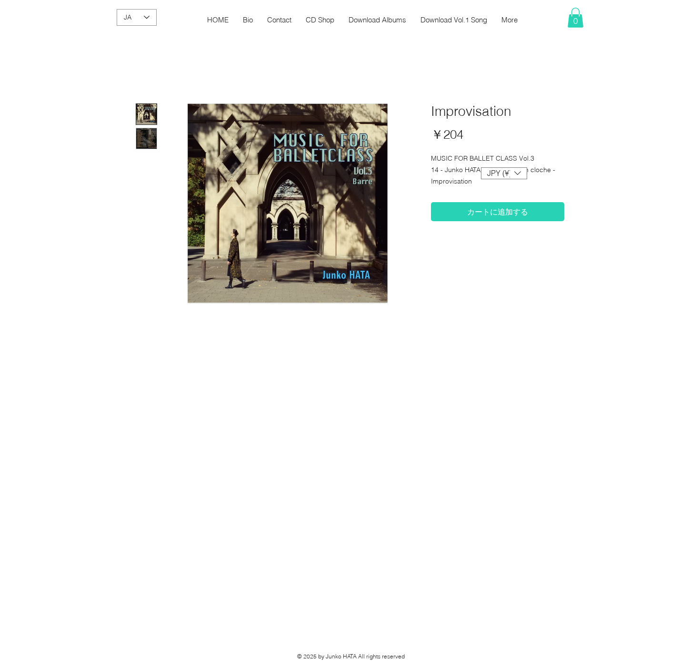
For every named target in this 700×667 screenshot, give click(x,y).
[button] (575, 18)
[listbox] (504, 173)
